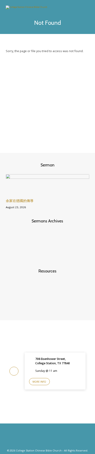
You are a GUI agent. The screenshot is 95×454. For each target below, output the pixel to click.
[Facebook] (43, 438)
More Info (39, 381)
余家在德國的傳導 (19, 200)
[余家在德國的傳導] (47, 192)
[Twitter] (52, 438)
